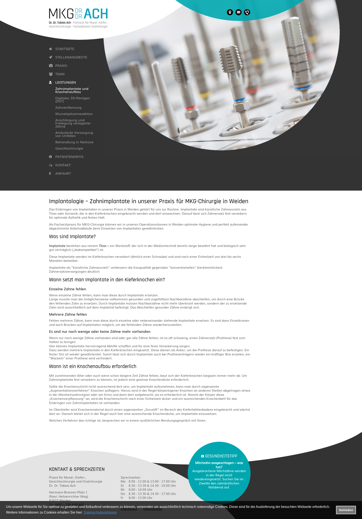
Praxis (61, 65)
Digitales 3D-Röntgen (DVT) (72, 99)
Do (123, 494)
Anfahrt (63, 173)
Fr (122, 498)
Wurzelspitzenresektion (74, 113)
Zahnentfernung (68, 107)
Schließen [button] (346, 510)
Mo (123, 481)
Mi (122, 489)
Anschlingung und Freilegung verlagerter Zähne (73, 123)
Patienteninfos (69, 156)
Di (122, 485)
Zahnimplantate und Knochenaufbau (71, 90)
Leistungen (65, 82)
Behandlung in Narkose (74, 141)
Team (60, 73)
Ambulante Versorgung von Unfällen (74, 134)
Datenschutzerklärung (100, 512)
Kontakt (63, 164)
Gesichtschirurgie (69, 148)
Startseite (64, 48)
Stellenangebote (71, 56)
